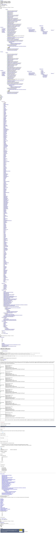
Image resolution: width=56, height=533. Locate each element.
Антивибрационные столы (11, 33)
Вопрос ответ (43, 29)
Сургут (5, 251)
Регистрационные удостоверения (45, 32)
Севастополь (5, 238)
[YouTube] (2, 340)
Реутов (5, 228)
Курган (5, 179)
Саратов (5, 236)
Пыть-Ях (5, 226)
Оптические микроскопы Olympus (12, 11)
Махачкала (5, 185)
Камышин (5, 162)
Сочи (4, 247)
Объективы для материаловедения (15, 87)
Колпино (5, 170)
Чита (4, 274)
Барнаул (5, 119)
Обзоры (42, 73)
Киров (4, 166)
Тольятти (5, 257)
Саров (4, 237)
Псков (4, 223)
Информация (41, 25)
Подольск (5, 221)
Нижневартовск (6, 198)
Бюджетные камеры (3, 509)
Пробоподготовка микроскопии (11, 45)
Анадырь (5, 110)
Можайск (5, 189)
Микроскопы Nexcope (10, 23)
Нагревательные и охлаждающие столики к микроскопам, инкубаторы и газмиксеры (14, 487)
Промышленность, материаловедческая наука (32, 31)
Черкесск (5, 273)
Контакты (52, 73)
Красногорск (5, 174)
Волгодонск (5, 133)
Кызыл (5, 180)
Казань (5, 159)
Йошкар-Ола (5, 158)
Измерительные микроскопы (11, 27)
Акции (42, 70)
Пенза (4, 217)
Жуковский (5, 151)
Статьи (42, 28)
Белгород (5, 121)
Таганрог (5, 254)
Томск (4, 258)
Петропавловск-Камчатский (8, 220)
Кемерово (5, 164)
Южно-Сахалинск (6, 279)
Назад (5, 102)
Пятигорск (5, 227)
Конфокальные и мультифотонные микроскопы (14, 20)
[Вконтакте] (2, 338)
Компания (1, 27)
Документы (42, 30)
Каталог (7, 9)
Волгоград (5, 132)
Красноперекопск (6, 176)
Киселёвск (5, 167)
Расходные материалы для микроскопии (13, 39)
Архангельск (5, 115)
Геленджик (5, 139)
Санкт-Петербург (6, 104)
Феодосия (5, 266)
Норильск (5, 210)
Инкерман (5, 156)
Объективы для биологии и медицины (16, 43)
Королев (5, 172)
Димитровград (6, 145)
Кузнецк (5, 178)
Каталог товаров (2, 507)
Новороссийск (6, 203)
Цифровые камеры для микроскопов (12, 18)
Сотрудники (4, 73)
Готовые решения (29, 71)
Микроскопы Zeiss (10, 56)
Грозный (5, 141)
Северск (5, 239)
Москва (5, 103)
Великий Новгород (6, 129)
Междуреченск (6, 187)
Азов (4, 107)
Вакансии (3, 31)
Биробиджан (5, 125)
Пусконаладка (2, 504)
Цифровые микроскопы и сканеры (12, 21)
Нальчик (5, 194)
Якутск (5, 280)
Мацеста (5, 186)
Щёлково (5, 276)
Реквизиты (3, 32)
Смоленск (5, 244)
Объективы (10, 42)
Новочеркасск (6, 207)
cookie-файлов (12, 530)
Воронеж (5, 136)
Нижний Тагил (6, 200)
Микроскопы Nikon (10, 17)
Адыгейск (5, 106)
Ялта (4, 281)
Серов (4, 241)
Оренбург (5, 215)
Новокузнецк (5, 201)
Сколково (5, 243)
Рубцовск (5, 230)
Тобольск (5, 256)
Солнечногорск (6, 245)
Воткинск (5, 137)
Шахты (5, 275)
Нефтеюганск (5, 197)
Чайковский (5, 270)
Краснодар (5, 175)
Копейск (5, 171)
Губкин (5, 142)
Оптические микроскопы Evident (12, 29)
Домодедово (5, 146)
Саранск (5, 235)
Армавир (5, 113)
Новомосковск (6, 202)
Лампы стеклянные (11, 41)
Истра (4, 157)
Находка (5, 195)
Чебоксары (5, 271)
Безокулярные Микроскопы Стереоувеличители (14, 24)
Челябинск (5, 272)
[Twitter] (2, 339)
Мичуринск (5, 188)
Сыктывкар (5, 253)
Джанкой (5, 143)
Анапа (4, 111)
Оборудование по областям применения (13, 48)
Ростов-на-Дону (6, 229)
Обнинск (5, 211)
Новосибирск (5, 204)
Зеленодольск (5, 153)
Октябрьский (5, 213)
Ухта (4, 265)
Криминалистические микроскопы (12, 50)
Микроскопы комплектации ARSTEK (12, 59)
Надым (5, 193)
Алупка (5, 108)
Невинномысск (6, 196)
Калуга (5, 160)
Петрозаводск (5, 219)
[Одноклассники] (2, 341)
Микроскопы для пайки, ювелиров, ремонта (13, 26)
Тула (4, 259)
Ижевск (5, 155)
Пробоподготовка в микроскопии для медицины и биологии (17, 46)
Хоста (4, 269)
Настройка (1, 505)
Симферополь (6, 242)
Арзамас (5, 112)
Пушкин (5, 224)
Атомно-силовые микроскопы (11, 75)
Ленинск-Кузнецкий (6, 181)
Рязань (4, 232)
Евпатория (5, 147)
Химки (5, 268)
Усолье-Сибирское (6, 262)
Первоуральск (6, 218)
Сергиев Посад (6, 240)
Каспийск (5, 163)
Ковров (5, 168)
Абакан (5, 105)
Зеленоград (5, 152)
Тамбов (5, 255)
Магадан (5, 183)
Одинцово (5, 212)
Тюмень (5, 260)
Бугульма (5, 128)
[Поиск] (1, 8)
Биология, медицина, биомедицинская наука (32, 29)
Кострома (5, 173)
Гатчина (5, 138)
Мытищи (5, 191)
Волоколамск (5, 135)
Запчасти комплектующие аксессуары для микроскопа (15, 84)
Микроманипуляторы (10, 78)
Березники (5, 123)
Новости (42, 71)
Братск (4, 126)
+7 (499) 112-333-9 (3, 4)
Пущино (5, 225)
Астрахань (5, 116)
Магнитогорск (6, 184)
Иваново (5, 154)
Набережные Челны (6, 192)
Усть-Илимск (5, 264)
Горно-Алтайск (6, 140)
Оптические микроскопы (3, 508)
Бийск (4, 124)
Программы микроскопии (11, 30)
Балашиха (5, 118)
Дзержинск (5, 144)
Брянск (5, 127)
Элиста (5, 278)
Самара (5, 234)
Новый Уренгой (6, 208)
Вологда (5, 134)
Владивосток (5, 130)
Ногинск (5, 209)
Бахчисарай (5, 120)
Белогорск (5, 122)
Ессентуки (5, 150)
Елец (4, 149)
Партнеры (3, 29)
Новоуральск (5, 205)
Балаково (5, 117)
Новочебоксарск (6, 206)
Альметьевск (5, 109)
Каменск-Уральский (6, 161)
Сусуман (5, 252)
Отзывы (3, 30)
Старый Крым (6, 248)
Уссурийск (5, 263)
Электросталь (5, 277)
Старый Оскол (6, 249)
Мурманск (5, 190)
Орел (4, 214)
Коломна (5, 169)
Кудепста (5, 177)
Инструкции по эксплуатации (45, 33)
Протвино (5, 222)
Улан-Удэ (5, 261)
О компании (4, 28)
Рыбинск (5, 231)
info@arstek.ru (2, 337)
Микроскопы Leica (10, 14)
